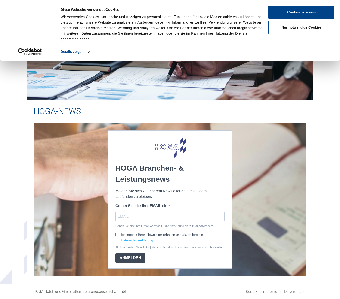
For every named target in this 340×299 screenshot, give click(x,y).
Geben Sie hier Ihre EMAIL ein (141, 206)
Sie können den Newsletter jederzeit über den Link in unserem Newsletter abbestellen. (169, 247)
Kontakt (252, 291)
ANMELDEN (130, 258)
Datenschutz (294, 291)
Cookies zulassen (301, 12)
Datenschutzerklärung (137, 240)
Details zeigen (72, 52)
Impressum (271, 291)
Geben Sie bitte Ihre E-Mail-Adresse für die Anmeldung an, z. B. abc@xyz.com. (164, 226)
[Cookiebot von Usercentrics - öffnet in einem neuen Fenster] (30, 51)
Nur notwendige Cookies (301, 27)
